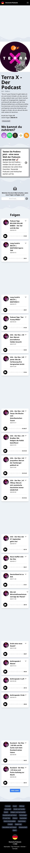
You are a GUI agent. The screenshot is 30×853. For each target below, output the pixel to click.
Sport (14, 830)
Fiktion (15, 818)
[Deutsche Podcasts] (15, 837)
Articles (23, 847)
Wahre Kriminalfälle (9, 821)
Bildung (22, 806)
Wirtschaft (8, 809)
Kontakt (15, 849)
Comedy (7, 806)
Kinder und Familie (19, 809)
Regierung (18, 824)
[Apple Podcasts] (4, 135)
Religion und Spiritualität (18, 812)
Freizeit (10, 824)
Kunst (14, 806)
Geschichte (23, 818)
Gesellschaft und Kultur (9, 815)
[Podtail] (15, 135)
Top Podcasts (15, 847)
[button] (28, 3)
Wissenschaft (6, 121)
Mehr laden (15, 790)
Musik (6, 812)
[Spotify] (9, 135)
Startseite (7, 847)
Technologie (22, 815)
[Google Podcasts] (20, 135)
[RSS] (26, 135)
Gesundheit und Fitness (9, 827)
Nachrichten (21, 821)
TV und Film (6, 818)
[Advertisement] (15, 20)
